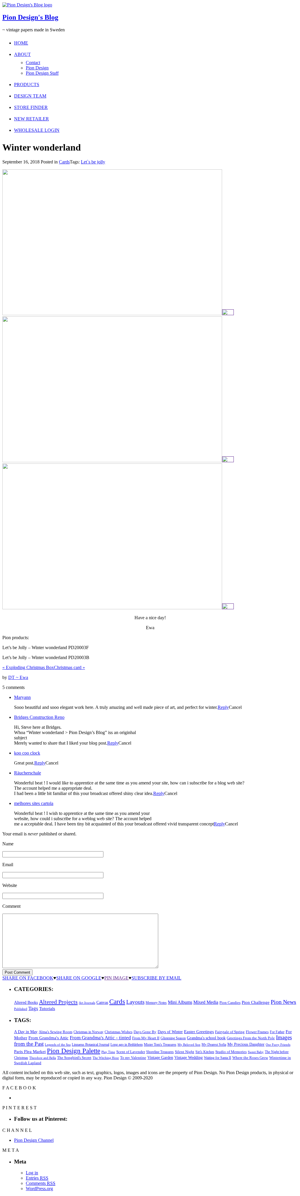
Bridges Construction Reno (39, 717)
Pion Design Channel (34, 1140)
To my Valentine (133, 1058)
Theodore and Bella (42, 1057)
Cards (64, 161)
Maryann (22, 697)
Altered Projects (58, 1002)
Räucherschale (27, 772)
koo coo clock (27, 752)
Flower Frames (257, 1032)
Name (7, 843)
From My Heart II (145, 1038)
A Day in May (26, 1031)
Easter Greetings (199, 1031)
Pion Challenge (256, 1002)
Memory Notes (156, 1003)
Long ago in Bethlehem (126, 1045)
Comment (11, 906)
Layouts (135, 1002)
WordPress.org (39, 1188)
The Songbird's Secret (74, 1057)
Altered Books (26, 1002)
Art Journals (87, 1002)
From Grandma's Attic (48, 1037)
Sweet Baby (256, 1052)
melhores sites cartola (33, 803)
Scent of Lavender (130, 1052)
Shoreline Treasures (160, 1052)
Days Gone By (145, 1032)
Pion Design (37, 67)
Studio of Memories (231, 1052)
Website (9, 885)
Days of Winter (170, 1032)
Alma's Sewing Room (55, 1032)
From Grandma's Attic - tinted (100, 1037)
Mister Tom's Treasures (160, 1045)
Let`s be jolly (93, 161)
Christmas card (69, 667)
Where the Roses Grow (250, 1058)
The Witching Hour (106, 1057)
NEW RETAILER (31, 118)
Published (20, 1009)
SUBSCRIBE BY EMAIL (156, 977)
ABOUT (22, 54)
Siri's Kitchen (204, 1052)
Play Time (108, 1052)
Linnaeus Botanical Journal (90, 1045)
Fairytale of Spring (230, 1032)
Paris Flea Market (30, 1051)
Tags (33, 1008)
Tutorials (47, 1008)
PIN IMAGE (116, 977)
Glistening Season (173, 1038)
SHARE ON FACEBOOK (27, 977)
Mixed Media (205, 1002)
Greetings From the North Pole (251, 1038)
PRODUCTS (26, 84)
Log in (32, 1172)
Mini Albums (180, 1002)
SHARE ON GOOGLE (78, 977)
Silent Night (184, 1052)
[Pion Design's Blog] (27, 4)
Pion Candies (230, 1002)
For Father (277, 1032)
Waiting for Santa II (217, 1058)
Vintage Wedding (188, 1057)
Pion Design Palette (73, 1051)
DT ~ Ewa (18, 677)
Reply (223, 707)
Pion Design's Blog (30, 17)
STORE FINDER (31, 107)
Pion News (283, 1002)
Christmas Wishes (118, 1032)
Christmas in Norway (88, 1032)
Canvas (102, 1002)
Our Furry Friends (278, 1044)
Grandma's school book (206, 1038)
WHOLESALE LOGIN (36, 130)
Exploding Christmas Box (28, 667)
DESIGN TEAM (30, 95)
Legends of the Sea (58, 1044)
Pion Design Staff (42, 73)
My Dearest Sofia (214, 1045)
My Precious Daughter (246, 1044)
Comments (40, 1183)
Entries (37, 1177)
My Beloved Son (189, 1044)
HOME (21, 42)
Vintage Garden (160, 1057)
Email (7, 864)
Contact (33, 62)
